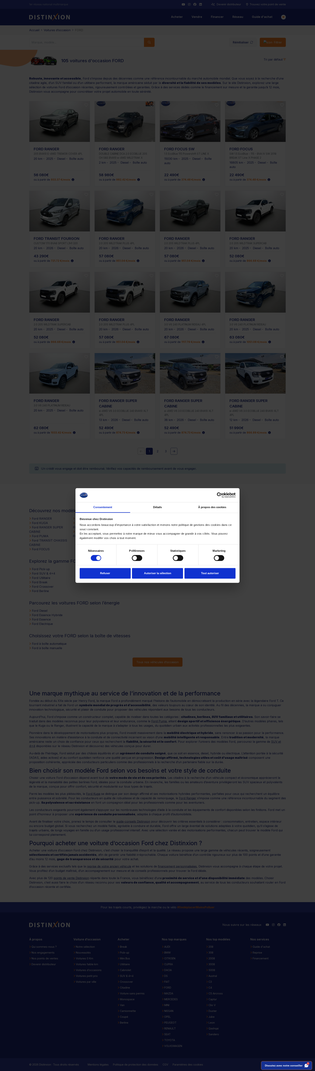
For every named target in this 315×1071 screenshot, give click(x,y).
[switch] (137, 558)
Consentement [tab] (102, 507)
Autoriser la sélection (157, 573)
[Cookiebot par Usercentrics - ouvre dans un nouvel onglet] (220, 495)
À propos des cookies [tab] (212, 507)
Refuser (105, 573)
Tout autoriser (210, 573)
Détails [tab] (157, 507)
